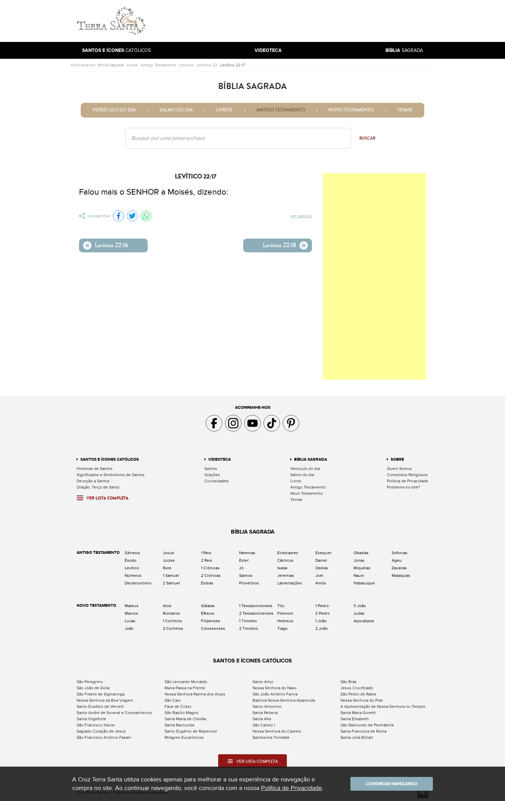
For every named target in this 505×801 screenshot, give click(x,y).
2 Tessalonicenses (256, 613)
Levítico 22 (207, 65)
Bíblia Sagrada (111, 65)
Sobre (397, 459)
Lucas (130, 620)
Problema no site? (403, 487)
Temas (405, 110)
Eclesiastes (287, 552)
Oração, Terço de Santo (98, 487)
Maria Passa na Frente (185, 687)
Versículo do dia (114, 110)
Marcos (131, 613)
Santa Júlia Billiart (356, 737)
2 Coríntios (173, 628)
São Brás (348, 681)
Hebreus (285, 620)
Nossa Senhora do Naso (274, 687)
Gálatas (208, 605)
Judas (359, 613)
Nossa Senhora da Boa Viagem (105, 700)
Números (133, 575)
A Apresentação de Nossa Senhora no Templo (382, 706)
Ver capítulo (301, 216)
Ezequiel (323, 552)
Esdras (207, 583)
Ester (244, 560)
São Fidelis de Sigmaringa (100, 694)
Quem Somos (399, 468)
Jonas (359, 560)
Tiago (282, 628)
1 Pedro (322, 605)
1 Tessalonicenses (255, 605)
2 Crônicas (211, 575)
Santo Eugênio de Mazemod (191, 731)
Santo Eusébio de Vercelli (100, 706)
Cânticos (285, 560)
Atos (167, 605)
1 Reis (206, 552)
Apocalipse (364, 620)
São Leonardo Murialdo (186, 681)
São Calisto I (263, 725)
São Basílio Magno (182, 712)
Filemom (285, 613)
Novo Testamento (351, 110)
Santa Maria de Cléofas (185, 718)
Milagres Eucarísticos (184, 737)
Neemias (247, 552)
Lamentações (289, 583)
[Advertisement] (298, 21)
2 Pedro (322, 613)
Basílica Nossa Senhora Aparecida (283, 700)
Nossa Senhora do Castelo (276, 731)
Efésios (207, 613)
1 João (321, 620)
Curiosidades (216, 481)
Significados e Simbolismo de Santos (111, 474)
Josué (168, 552)
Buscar (367, 138)
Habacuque (364, 583)
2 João (321, 628)
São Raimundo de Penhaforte (367, 725)
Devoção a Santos (93, 481)
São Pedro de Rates (358, 694)
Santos (210, 468)
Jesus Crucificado (356, 687)
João (129, 628)
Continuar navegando (391, 784)
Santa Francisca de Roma (363, 731)
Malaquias (401, 575)
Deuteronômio (138, 583)
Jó (241, 568)
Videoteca (219, 459)
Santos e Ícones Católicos (109, 459)
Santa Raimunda (179, 725)
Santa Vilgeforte (91, 718)
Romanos (171, 613)
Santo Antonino (266, 706)
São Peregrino (90, 681)
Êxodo (130, 560)
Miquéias (362, 568)
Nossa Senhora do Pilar (361, 700)
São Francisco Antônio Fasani (104, 737)
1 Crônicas (210, 568)
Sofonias (399, 552)
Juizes (169, 560)
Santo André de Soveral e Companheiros (114, 712)
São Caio (173, 700)
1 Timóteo (248, 620)
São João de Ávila (93, 687)
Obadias (361, 552)
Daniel (321, 560)
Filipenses (210, 620)
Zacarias (399, 568)
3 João (360, 605)
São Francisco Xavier (96, 725)
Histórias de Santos (95, 468)
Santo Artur (262, 681)
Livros (132, 65)
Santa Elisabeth (354, 718)
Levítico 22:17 (232, 65)
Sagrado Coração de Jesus (101, 731)
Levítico (186, 65)
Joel (319, 575)
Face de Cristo (178, 706)
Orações (212, 474)
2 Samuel (171, 583)
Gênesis (132, 552)
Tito (280, 605)
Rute (167, 568)
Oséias (321, 568)
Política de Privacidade (407, 481)
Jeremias (285, 575)
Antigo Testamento (158, 65)
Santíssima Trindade (271, 737)
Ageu (397, 560)
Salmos (245, 575)
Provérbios (249, 583)
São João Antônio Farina (275, 694)
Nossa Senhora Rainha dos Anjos (195, 694)
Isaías (282, 568)
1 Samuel (171, 575)
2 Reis (206, 560)
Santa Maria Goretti (358, 712)
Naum (359, 575)
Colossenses (213, 628)
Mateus (131, 605)
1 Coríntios (172, 620)
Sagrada (404, 50)
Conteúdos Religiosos (407, 474)
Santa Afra (261, 718)
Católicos (116, 50)
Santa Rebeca (265, 712)
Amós (320, 583)
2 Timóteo (248, 628)
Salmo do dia (176, 110)
